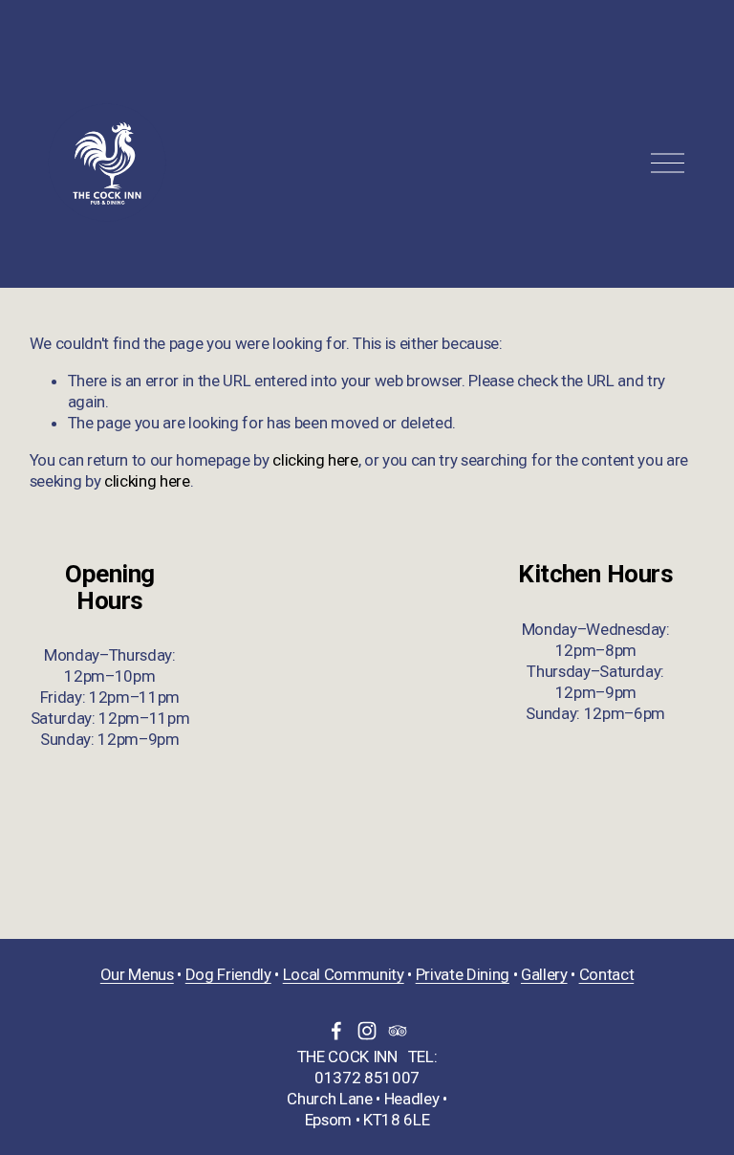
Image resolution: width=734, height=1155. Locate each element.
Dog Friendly (228, 974)
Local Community (343, 974)
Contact (607, 974)
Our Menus (137, 974)
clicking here (315, 459)
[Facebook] (336, 1030)
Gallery (544, 974)
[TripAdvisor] (397, 1030)
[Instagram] (367, 1030)
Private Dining (462, 974)
